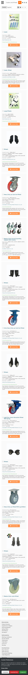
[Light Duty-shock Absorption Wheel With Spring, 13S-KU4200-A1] (14, 407)
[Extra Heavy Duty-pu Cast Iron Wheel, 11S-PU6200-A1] (14, 318)
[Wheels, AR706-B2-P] (14, 451)
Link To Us (4, 643)
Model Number (5, 73)
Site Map (4, 645)
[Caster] (14, 22)
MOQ (3, 36)
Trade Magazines (6, 654)
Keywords (4, 35)
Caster (5, 32)
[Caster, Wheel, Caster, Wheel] (14, 60)
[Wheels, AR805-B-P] (14, 362)
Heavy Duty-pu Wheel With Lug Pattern (15, 506)
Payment (4, 38)
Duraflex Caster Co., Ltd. (7, 248)
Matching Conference (7, 637)
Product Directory (6, 624)
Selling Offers (5, 629)
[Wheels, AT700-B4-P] (14, 272)
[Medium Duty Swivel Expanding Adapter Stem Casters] (14, 228)
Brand (3, 203)
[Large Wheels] (14, 101)
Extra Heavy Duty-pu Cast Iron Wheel (14, 328)
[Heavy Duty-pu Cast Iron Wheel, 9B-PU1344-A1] (14, 184)
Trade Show (4, 642)
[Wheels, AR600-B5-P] (14, 139)
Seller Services (5, 651)
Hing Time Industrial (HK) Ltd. (8, 159)
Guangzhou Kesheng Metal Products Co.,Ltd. (12, 204)
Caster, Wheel (8, 70)
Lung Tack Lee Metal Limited (8, 77)
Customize (5, 672)
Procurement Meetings (7, 653)
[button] (26, 3)
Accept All (22, 672)
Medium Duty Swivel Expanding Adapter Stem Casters (12, 239)
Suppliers (9, 7)
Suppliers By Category (7, 625)
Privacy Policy (4, 668)
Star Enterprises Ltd (6, 39)
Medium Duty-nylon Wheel (11, 596)
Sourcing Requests (6, 627)
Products (4, 7)
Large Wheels (7, 111)
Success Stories (5, 638)
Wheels (6, 149)
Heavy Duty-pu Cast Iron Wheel (12, 194)
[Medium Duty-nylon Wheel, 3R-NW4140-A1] (14, 586)
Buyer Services (5, 649)
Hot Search (4, 632)
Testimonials (5, 640)
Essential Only (14, 672)
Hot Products (5, 630)
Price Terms (5, 37)
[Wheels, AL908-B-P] (14, 541)
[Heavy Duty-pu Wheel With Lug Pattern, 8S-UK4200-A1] (14, 496)
